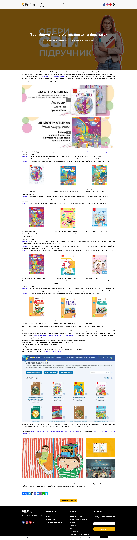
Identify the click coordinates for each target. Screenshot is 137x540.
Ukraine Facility (81, 3)
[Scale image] (52, 458)
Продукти (42, 3)
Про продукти (74, 531)
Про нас (41, 6)
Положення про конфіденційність (79, 534)
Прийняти (104, 537)
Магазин (49, 3)
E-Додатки (91, 3)
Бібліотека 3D (72, 3)
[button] (104, 4)
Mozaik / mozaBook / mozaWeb (78, 519)
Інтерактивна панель (76, 516)
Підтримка (73, 525)
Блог (54, 3)
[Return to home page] (28, 4)
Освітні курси (62, 3)
